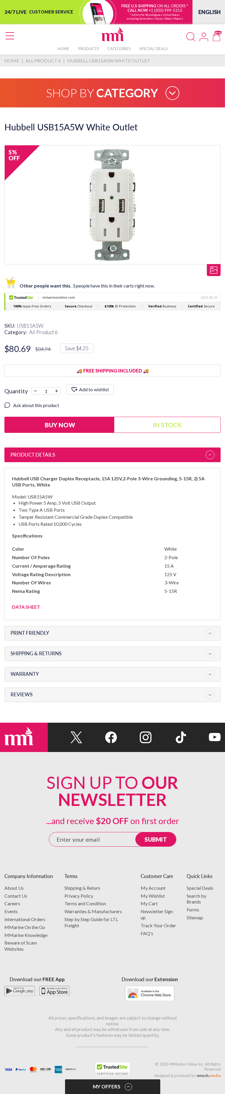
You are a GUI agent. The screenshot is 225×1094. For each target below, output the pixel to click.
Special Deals (200, 888)
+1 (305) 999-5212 (165, 10)
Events (11, 911)
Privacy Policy (78, 896)
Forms (193, 909)
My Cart (149, 903)
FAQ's (147, 933)
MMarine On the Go (24, 927)
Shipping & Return (82, 888)
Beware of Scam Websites (20, 946)
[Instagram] (134, 737)
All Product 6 (43, 332)
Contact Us (15, 896)
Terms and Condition (85, 903)
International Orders (24, 919)
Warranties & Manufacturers (93, 911)
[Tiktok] (168, 737)
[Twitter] (65, 737)
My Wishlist (153, 896)
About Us (14, 888)
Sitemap (195, 917)
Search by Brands (196, 899)
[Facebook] (99, 737)
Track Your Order (158, 925)
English (209, 12)
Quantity (16, 390)
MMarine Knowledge (25, 935)
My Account (153, 888)
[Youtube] (203, 737)
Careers (12, 903)
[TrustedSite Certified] (112, 1069)
